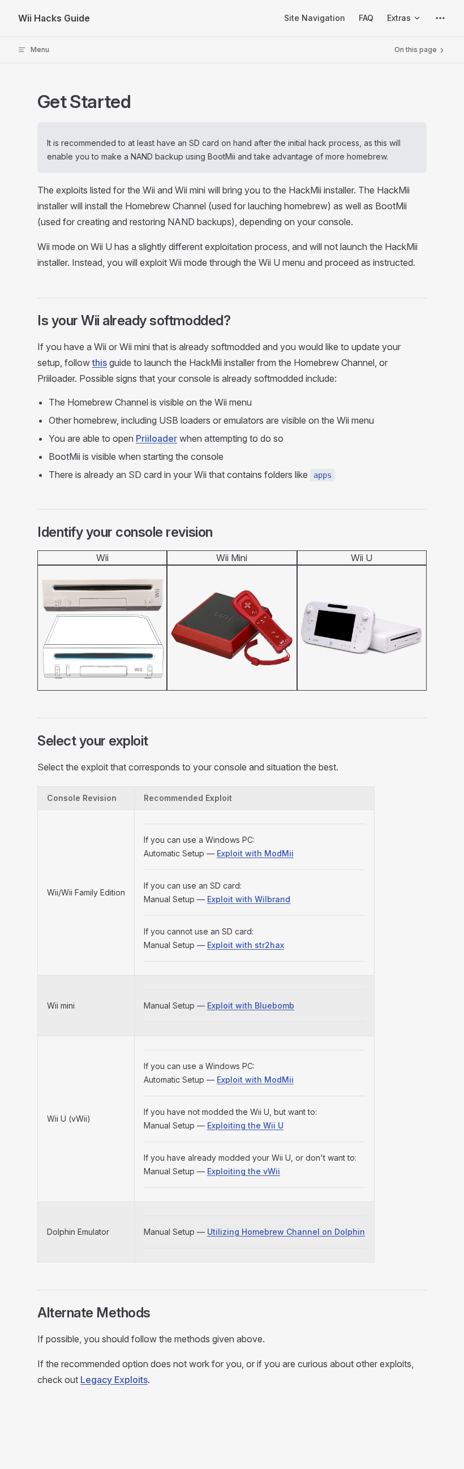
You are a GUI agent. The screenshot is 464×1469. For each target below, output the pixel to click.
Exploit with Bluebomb (250, 1005)
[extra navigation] (440, 18)
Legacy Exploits (114, 1379)
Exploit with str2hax (245, 945)
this (99, 362)
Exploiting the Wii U (245, 1125)
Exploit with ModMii (255, 853)
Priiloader (156, 438)
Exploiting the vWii (243, 1171)
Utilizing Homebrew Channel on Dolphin (286, 1232)
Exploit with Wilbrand (248, 899)
